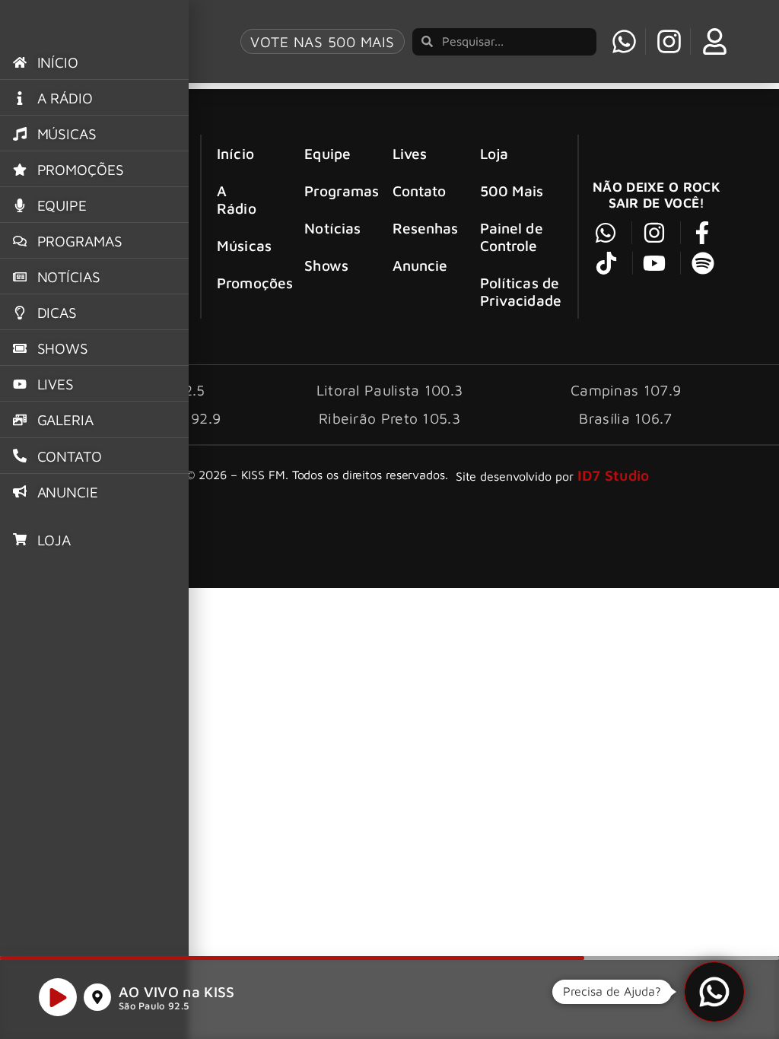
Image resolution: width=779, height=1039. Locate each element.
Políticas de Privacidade (520, 291)
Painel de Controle (511, 236)
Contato (420, 190)
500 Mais (512, 190)
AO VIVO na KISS (177, 991)
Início (235, 153)
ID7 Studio (613, 475)
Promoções (247, 282)
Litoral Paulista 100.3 (389, 390)
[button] (714, 991)
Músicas (244, 245)
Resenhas (423, 228)
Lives (410, 153)
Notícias (332, 228)
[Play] (58, 997)
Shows (326, 265)
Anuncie (420, 265)
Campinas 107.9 (626, 390)
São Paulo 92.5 (154, 1006)
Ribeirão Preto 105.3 (389, 418)
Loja (494, 153)
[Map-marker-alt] (97, 997)
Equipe (327, 153)
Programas (334, 190)
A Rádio (236, 199)
